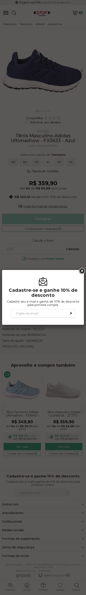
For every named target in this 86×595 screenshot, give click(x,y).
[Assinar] (71, 313)
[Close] (81, 271)
